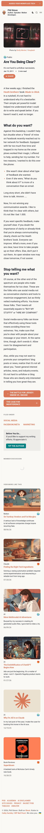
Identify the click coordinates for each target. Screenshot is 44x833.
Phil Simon (13, 10)
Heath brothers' (11, 92)
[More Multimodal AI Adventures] (22, 609)
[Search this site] (36, 12)
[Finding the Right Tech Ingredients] (22, 560)
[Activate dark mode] (32, 12)
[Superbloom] (22, 757)
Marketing (29, 424)
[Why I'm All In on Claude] (22, 709)
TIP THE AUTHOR (16, 446)
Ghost (27, 810)
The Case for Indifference (13, 403)
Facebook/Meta (12, 424)
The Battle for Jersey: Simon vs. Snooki (22, 393)
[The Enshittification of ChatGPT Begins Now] (22, 659)
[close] (40, 3)
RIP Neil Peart (20, 813)
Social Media (10, 420)
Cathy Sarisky (7, 813)
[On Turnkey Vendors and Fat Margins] (22, 510)
